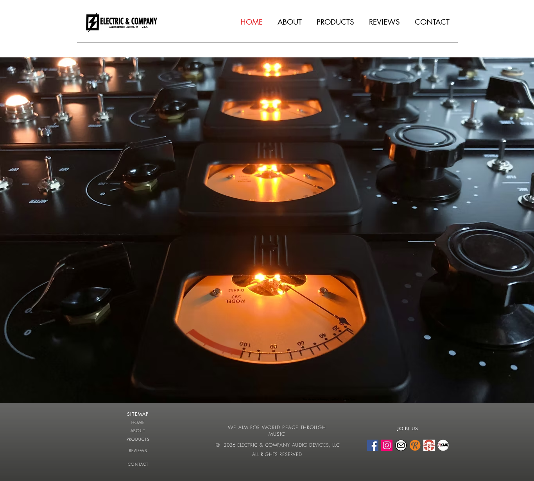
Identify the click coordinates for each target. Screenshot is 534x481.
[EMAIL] (401, 445)
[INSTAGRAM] (386, 445)
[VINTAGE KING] (429, 445)
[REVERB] (415, 445)
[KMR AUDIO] (443, 445)
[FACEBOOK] (372, 445)
